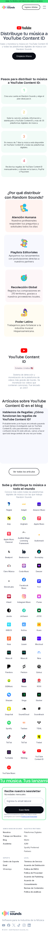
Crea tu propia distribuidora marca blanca (24, 1)
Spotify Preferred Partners (31, 849)
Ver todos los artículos (24, 471)
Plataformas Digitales (33, 832)
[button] (44, 7)
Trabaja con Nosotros (12, 836)
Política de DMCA (31, 869)
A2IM (26, 844)
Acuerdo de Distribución (34, 865)
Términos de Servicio (33, 861)
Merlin (26, 840)
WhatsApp (7, 869)
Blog (5, 840)
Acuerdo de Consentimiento (30, 882)
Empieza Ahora (24, 56)
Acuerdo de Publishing (33, 877)
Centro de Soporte (11, 861)
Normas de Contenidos (34, 888)
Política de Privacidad (29, 816)
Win (25, 836)
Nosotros (7, 832)
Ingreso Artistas (31, 7)
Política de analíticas (32, 892)
